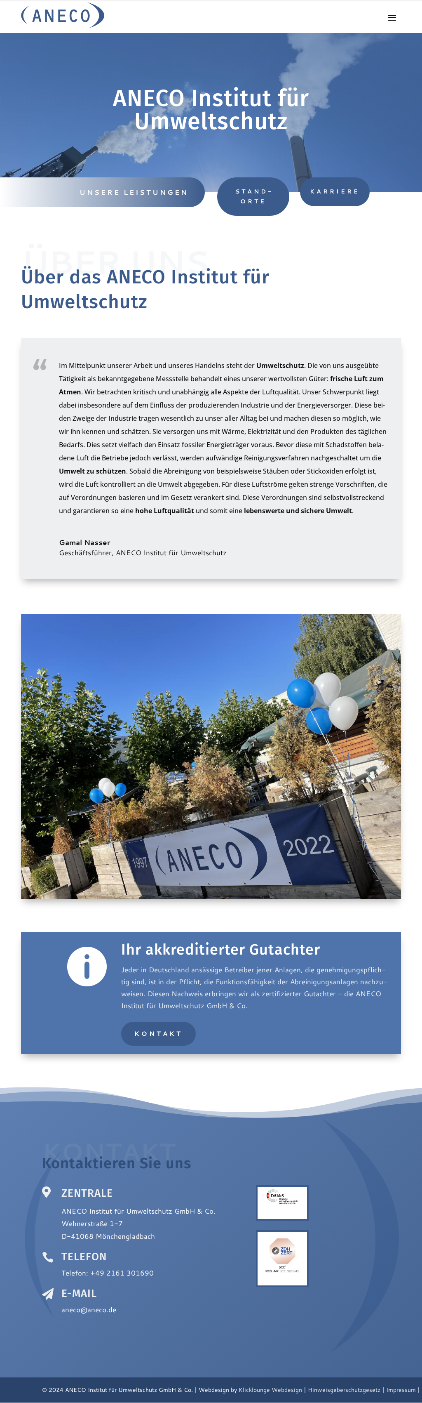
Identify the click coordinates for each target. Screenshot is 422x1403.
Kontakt (158, 1033)
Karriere (335, 191)
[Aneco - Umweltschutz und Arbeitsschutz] (62, 26)
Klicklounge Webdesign (270, 1390)
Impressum (401, 1390)
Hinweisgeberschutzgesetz (344, 1390)
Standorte (253, 196)
